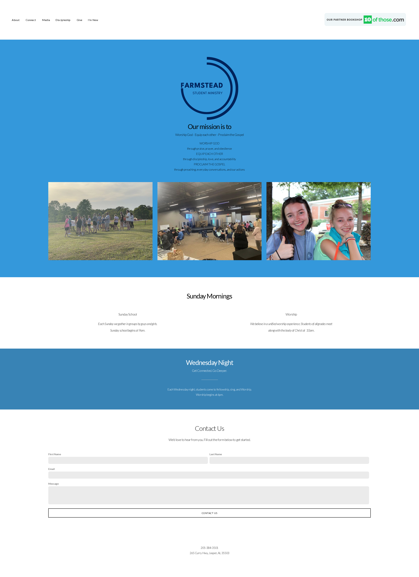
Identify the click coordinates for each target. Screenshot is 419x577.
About (16, 19)
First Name (54, 454)
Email (51, 468)
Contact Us (209, 513)
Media (46, 19)
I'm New (93, 19)
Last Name (216, 454)
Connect (31, 19)
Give (79, 19)
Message (53, 483)
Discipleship (63, 19)
